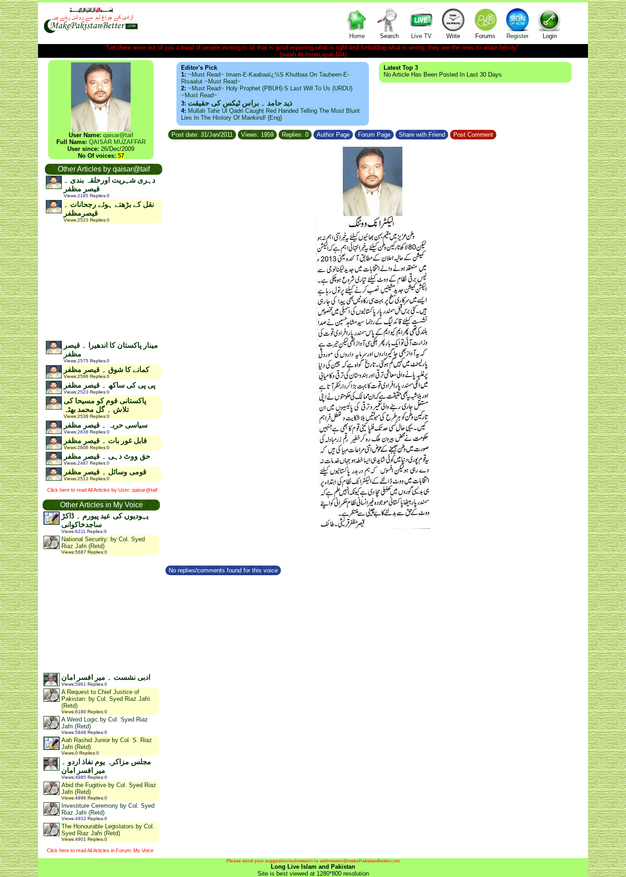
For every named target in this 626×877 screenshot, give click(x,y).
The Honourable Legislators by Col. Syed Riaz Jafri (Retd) (107, 830)
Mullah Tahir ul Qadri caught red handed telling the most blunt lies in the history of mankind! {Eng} (270, 114)
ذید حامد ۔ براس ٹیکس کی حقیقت (240, 103)
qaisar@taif (118, 135)
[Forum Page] (394, 133)
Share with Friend (422, 134)
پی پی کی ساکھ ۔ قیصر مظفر (109, 385)
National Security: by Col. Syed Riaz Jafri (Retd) (103, 543)
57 (121, 155)
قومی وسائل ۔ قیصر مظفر (105, 472)
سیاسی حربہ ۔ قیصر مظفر (106, 425)
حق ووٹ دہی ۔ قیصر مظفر (107, 456)
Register (517, 36)
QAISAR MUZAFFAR (117, 142)
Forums (485, 36)
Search (389, 36)
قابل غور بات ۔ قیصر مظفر (105, 440)
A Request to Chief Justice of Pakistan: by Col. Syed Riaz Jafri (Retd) (105, 698)
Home (357, 36)
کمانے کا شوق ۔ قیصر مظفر (106, 369)
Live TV (421, 36)
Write (453, 36)
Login (550, 36)
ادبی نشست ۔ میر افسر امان (105, 677)
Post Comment (473, 134)
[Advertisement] (103, 281)
